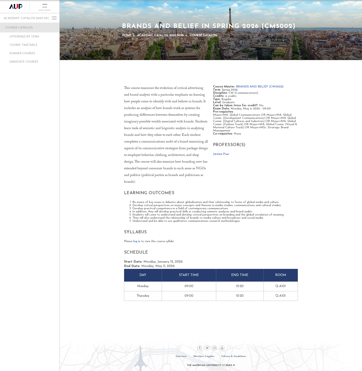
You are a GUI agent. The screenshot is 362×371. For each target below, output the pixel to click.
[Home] (15, 6)
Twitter (207, 347)
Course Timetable (23, 45)
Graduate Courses (23, 61)
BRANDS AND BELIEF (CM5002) (259, 86)
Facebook (199, 347)
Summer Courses (22, 53)
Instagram (214, 347)
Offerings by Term (24, 36)
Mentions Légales (204, 356)
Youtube (222, 347)
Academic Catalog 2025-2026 (27, 18)
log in (136, 241)
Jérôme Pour (221, 154)
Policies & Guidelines (233, 356)
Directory (181, 356)
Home (126, 35)
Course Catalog (19, 27)
